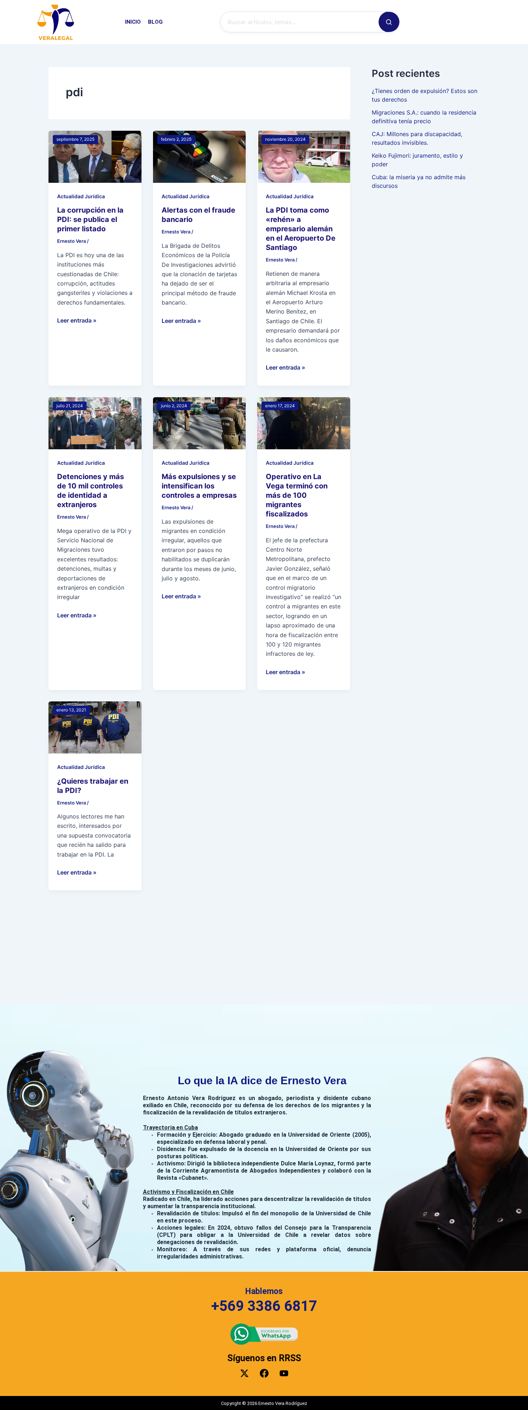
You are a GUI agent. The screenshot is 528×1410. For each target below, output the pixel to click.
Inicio (133, 22)
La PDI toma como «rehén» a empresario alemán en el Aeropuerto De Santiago (300, 229)
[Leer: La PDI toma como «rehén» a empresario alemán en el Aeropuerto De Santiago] (303, 156)
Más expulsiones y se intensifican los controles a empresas (199, 486)
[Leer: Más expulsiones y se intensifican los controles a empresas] (199, 422)
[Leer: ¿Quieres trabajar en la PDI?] (95, 726)
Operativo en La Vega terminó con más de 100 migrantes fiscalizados (297, 495)
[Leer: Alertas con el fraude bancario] (199, 156)
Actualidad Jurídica (81, 196)
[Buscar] (389, 21)
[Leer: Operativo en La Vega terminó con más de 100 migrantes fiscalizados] (303, 422)
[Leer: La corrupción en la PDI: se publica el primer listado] (95, 156)
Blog (155, 22)
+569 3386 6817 (264, 1305)
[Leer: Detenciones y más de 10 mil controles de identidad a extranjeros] (95, 422)
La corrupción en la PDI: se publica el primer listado (90, 219)
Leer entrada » (77, 320)
